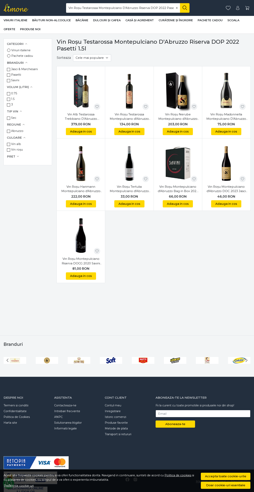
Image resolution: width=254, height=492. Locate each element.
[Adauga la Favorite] (97, 106)
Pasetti (16, 74)
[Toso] (15, 368)
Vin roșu (17, 149)
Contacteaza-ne (65, 405)
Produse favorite (116, 422)
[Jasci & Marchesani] (47, 368)
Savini (15, 80)
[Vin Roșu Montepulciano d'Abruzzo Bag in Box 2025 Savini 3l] (178, 163)
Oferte (9, 29)
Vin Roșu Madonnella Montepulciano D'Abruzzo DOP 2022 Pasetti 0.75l (226, 116)
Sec (13, 118)
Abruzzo (17, 131)
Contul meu (113, 405)
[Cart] (247, 8)
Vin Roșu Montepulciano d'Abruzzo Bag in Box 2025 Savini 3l (178, 189)
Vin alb (16, 144)
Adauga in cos (81, 131)
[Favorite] (228, 8)
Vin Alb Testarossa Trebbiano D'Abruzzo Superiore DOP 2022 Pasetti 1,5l (81, 116)
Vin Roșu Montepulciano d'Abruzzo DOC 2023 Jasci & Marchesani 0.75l (226, 189)
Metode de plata (116, 428)
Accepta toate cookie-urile (225, 476)
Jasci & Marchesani (24, 69)
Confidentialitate (15, 411)
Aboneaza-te (175, 424)
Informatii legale (65, 428)
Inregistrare (113, 411)
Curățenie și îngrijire (176, 20)
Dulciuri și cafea (107, 20)
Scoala (233, 20)
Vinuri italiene (15, 20)
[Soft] (111, 368)
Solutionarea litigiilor (68, 422)
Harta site (10, 422)
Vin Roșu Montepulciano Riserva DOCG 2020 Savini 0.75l (81, 261)
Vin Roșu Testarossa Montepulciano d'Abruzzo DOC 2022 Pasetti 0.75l (129, 116)
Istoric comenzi (115, 417)
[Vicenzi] (207, 368)
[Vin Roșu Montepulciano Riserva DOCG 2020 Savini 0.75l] (81, 235)
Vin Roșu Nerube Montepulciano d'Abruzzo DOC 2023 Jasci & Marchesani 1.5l (177, 116)
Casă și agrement (139, 20)
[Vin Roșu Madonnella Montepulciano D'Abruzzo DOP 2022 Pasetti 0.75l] (226, 90)
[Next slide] (246, 360)
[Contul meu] (238, 8)
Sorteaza (64, 58)
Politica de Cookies (17, 417)
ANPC (58, 417)
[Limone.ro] (16, 8)
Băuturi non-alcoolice (51, 20)
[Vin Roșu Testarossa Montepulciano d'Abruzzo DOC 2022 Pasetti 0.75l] (129, 90)
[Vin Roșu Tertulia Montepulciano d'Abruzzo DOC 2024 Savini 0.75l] (129, 163)
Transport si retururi (118, 434)
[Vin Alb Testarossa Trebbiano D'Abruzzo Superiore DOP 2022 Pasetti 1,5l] (81, 90)
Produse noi (30, 29)
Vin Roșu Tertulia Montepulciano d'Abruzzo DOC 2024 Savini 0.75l (129, 189)
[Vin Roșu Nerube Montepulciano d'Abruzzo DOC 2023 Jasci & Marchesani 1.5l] (178, 90)
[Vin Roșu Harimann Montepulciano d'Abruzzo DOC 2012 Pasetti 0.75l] (81, 163)
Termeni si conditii (16, 405)
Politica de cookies (178, 475)
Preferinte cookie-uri (19, 485)
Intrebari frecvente (67, 411)
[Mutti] (143, 368)
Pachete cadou (210, 20)
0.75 (14, 93)
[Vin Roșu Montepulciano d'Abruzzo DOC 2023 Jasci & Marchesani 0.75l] (226, 163)
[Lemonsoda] (175, 368)
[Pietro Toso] (79, 368)
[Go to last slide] (8, 360)
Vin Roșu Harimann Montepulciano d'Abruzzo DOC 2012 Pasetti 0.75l (80, 189)
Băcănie (82, 20)
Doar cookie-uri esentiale (225, 485)
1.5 (12, 99)
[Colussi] (239, 368)
